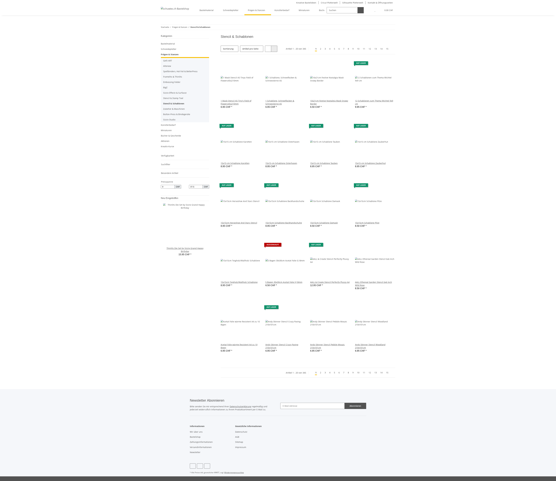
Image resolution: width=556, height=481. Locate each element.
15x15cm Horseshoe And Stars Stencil (239, 222)
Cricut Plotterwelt (329, 2)
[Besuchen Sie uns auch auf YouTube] (200, 466)
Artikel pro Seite (250, 48)
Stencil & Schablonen (173, 103)
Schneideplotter (168, 49)
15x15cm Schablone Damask (324, 222)
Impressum (240, 447)
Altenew (167, 66)
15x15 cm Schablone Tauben (324, 163)
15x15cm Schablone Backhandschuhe (283, 222)
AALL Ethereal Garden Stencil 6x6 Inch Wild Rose (373, 284)
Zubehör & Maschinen (174, 109)
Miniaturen (166, 130)
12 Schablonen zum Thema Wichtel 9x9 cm (374, 102)
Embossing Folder (171, 82)
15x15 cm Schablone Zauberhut (370, 163)
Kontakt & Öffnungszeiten (380, 2)
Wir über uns (196, 431)
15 (387, 48)
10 (358, 48)
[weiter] (392, 48)
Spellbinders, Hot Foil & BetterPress (180, 71)
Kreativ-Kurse (167, 146)
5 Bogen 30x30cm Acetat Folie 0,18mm (283, 282)
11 (364, 48)
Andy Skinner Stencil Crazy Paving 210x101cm (281, 346)
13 (375, 48)
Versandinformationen (201, 447)
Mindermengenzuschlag (234, 472)
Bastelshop (195, 437)
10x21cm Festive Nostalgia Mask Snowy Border (329, 102)
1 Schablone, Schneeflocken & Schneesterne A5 (279, 102)
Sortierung (228, 48)
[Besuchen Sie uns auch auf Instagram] (207, 466)
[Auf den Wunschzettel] (256, 64)
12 (370, 48)
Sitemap (239, 442)
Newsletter (195, 452)
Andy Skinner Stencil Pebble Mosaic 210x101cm (327, 346)
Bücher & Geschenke (171, 135)
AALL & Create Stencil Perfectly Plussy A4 (330, 282)
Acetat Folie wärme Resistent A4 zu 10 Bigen (239, 346)
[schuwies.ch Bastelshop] (175, 8)
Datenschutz (241, 431)
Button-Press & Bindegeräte (176, 114)
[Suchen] (360, 10)
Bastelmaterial (168, 43)
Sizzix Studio (169, 119)
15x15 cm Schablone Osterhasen (281, 163)
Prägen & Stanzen (170, 54)
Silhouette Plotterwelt (352, 2)
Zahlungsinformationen (201, 442)
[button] (369, 10)
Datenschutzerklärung (240, 406)
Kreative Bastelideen (306, 2)
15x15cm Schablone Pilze (367, 222)
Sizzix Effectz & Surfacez (175, 92)
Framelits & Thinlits (172, 76)
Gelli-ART (167, 60)
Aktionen (165, 141)
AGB (237, 437)
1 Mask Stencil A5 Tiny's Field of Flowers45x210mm (236, 102)
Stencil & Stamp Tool (173, 98)
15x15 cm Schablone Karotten (235, 163)
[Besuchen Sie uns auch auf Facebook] (193, 466)
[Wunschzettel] (375, 10)
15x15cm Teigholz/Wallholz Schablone (239, 282)
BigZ (165, 87)
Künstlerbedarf (168, 125)
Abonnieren (355, 406)
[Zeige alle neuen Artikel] (208, 198)
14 (381, 48)
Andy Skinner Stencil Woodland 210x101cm (370, 346)
